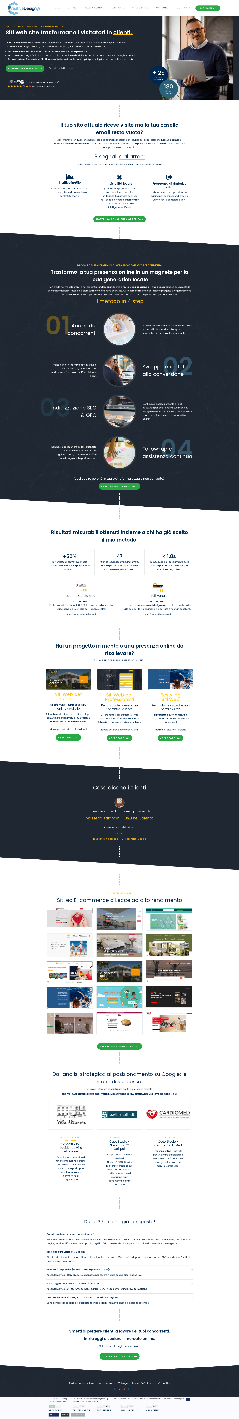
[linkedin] (129, 1389)
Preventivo (140, 7)
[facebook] (110, 1389)
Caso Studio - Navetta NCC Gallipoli (119, 1145)
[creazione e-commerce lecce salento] (119, 370)
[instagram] (115, 1389)
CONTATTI (183, 7)
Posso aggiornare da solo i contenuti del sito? (72, 1283)
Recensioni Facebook (107, 838)
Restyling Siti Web (170, 697)
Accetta (54, 1414)
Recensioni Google (135, 838)
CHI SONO (162, 7)
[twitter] (119, 1389)
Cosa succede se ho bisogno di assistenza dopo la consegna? (82, 1297)
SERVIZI (73, 7)
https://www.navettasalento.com (119, 827)
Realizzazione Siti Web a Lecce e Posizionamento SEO (36, 27)
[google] (124, 1389)
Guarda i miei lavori (60, 68)
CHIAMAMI (209, 8)
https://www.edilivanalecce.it (158, 614)
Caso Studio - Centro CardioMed (168, 1143)
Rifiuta (65, 1414)
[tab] (119, 1234)
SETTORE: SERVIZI (119, 1138)
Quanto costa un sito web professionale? (70, 1234)
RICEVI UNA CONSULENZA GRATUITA (119, 219)
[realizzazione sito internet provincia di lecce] (119, 329)
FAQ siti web (147, 1383)
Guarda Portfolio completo (119, 1046)
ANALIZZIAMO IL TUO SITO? (118, 486)
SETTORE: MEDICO (168, 1138)
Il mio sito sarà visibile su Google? (65, 1251)
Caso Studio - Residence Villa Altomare (71, 1147)
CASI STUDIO (93, 7)
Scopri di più (77, 1414)
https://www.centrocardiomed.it (81, 614)
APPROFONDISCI (68, 737)
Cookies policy (91, 1401)
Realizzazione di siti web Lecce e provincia (92, 1383)
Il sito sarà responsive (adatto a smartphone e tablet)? (78, 1269)
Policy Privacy (75, 1401)
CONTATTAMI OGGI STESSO (119, 1356)
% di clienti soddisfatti (43, 86)
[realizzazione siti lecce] (24, 8)
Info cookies (163, 1383)
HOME (56, 7)
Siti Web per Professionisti (119, 697)
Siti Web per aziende (68, 696)
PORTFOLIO (117, 7)
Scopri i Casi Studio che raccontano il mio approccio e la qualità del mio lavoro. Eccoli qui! (120, 1094)
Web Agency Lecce (128, 1383)
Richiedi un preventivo (24, 68)
